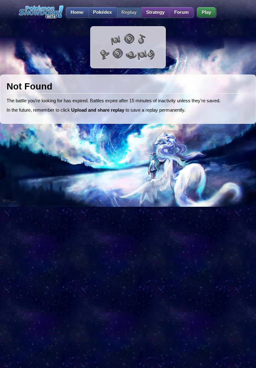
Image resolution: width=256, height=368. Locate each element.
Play (206, 12)
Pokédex (102, 12)
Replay (128, 12)
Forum (181, 12)
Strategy (155, 12)
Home (77, 12)
